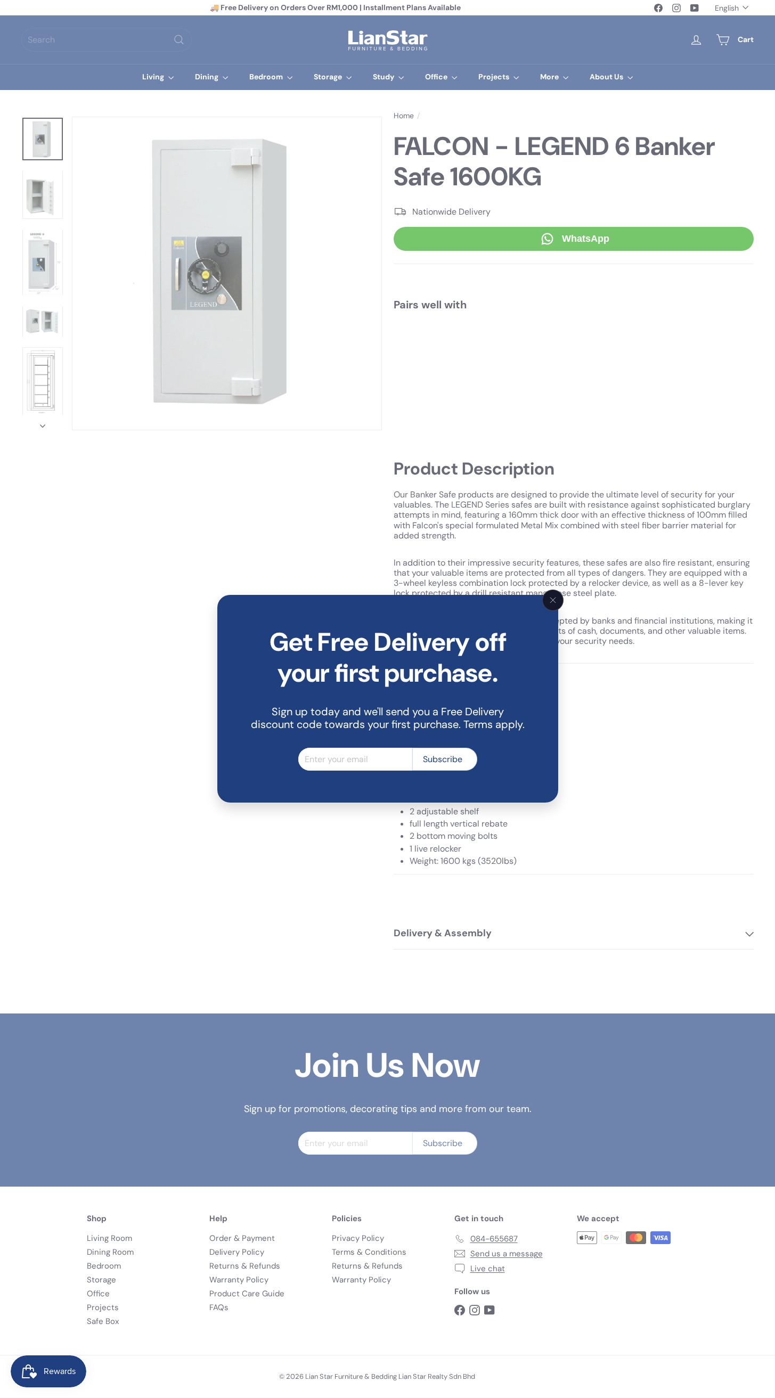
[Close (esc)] (553, 600)
